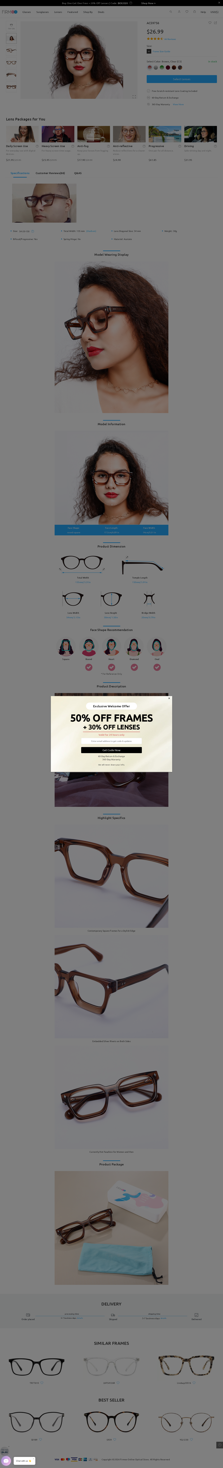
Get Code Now (111, 750)
